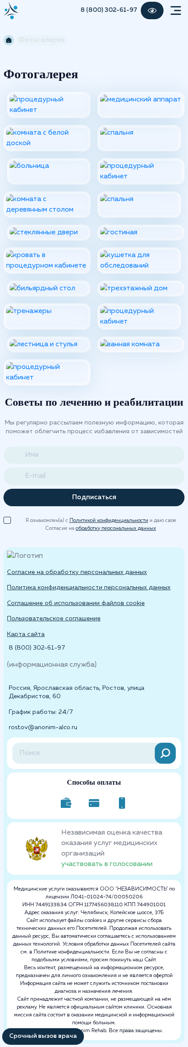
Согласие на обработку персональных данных (77, 572)
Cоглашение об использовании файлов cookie (76, 603)
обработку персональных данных (116, 528)
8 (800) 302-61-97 (108, 10)
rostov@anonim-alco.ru (43, 727)
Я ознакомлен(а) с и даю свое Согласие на (100, 521)
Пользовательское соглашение (54, 619)
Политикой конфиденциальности (109, 520)
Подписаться (94, 497)
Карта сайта (26, 634)
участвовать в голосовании (107, 864)
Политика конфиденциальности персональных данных (89, 587)
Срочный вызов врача (43, 1036)
